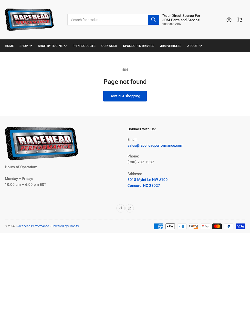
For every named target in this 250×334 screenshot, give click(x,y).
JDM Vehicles (170, 46)
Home (9, 46)
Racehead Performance (32, 226)
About (192, 46)
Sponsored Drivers (138, 46)
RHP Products (84, 46)
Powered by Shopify (65, 226)
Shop (24, 46)
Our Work (109, 46)
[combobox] (113, 19)
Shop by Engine (50, 46)
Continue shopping (125, 96)
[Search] (153, 19)
